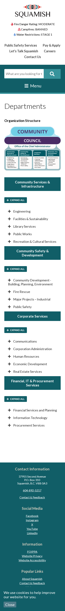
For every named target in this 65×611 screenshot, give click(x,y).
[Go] (52, 74)
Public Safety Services (21, 45)
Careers (50, 51)
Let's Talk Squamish (23, 51)
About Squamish (32, 578)
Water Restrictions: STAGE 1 (34, 34)
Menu (35, 85)
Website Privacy (32, 556)
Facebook (32, 515)
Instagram (32, 520)
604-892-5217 (32, 490)
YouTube (32, 528)
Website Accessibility (32, 560)
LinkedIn (32, 533)
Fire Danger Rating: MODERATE (34, 24)
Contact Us (32, 57)
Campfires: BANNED (34, 29)
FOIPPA (32, 551)
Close (10, 604)
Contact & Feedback (32, 497)
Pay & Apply (51, 45)
